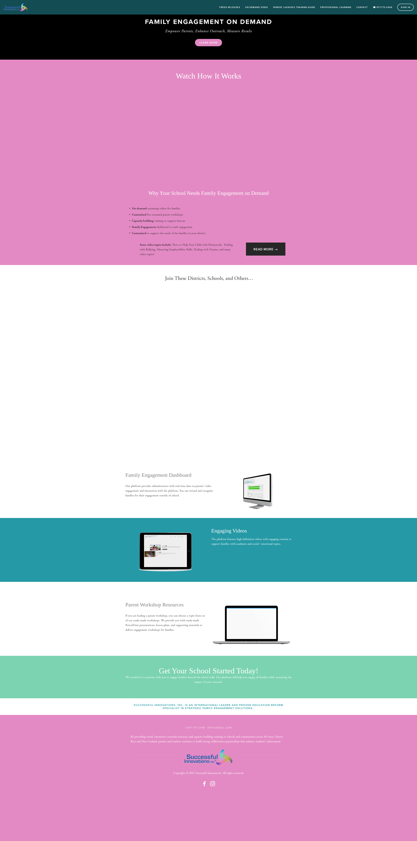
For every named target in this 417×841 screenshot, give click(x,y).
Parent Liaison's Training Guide (294, 7)
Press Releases (229, 7)
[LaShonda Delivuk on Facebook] (204, 783)
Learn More (208, 42)
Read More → (265, 249)
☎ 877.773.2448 (382, 7)
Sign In (405, 7)
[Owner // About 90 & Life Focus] (212, 783)
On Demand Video (256, 7)
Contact (362, 7)
